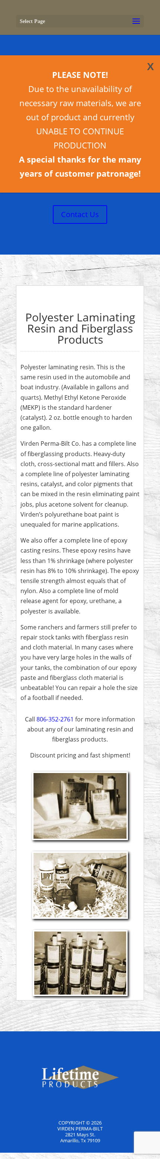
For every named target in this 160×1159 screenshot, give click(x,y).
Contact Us (80, 214)
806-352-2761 (55, 719)
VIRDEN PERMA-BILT (80, 1128)
